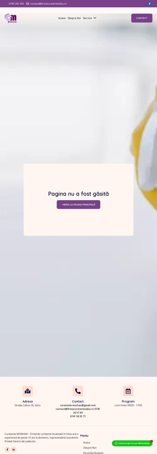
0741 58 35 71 (78, 416)
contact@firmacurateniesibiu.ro (75, 409)
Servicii (87, 18)
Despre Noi (74, 18)
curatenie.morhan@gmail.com (78, 405)
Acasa (61, 18)
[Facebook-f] (149, 3)
